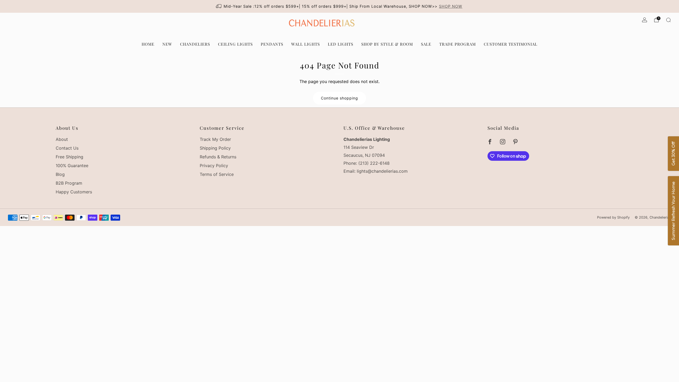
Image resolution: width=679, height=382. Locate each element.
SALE (426, 44)
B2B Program (69, 183)
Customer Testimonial (510, 44)
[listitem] (339, 6)
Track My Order (215, 139)
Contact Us (67, 148)
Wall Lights (305, 44)
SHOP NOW (450, 6)
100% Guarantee (72, 165)
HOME (148, 44)
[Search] (668, 20)
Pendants (272, 44)
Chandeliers (195, 44)
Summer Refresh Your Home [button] (673, 211)
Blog (60, 174)
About (62, 139)
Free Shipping (69, 156)
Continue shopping (339, 98)
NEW (167, 44)
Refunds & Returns (218, 156)
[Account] (644, 20)
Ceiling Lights (235, 44)
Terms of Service (217, 174)
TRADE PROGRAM (457, 44)
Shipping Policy (215, 148)
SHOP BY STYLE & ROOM (387, 44)
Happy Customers (74, 191)
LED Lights (340, 44)
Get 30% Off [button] (673, 154)
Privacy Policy (214, 165)
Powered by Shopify (613, 217)
